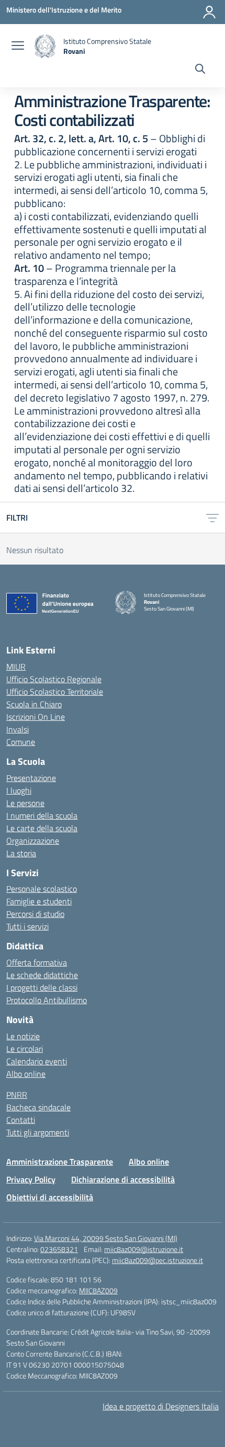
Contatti (20, 1119)
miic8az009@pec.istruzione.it (157, 1260)
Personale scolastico (41, 888)
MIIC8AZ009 (98, 1290)
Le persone (25, 803)
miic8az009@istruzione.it (143, 1249)
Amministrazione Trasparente (59, 1161)
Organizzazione (32, 840)
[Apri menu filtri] (212, 517)
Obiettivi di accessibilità (49, 1197)
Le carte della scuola (41, 828)
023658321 (59, 1249)
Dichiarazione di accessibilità (123, 1179)
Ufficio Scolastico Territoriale (54, 691)
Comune (20, 742)
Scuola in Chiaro (34, 704)
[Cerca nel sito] (200, 70)
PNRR (16, 1094)
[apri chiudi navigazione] (18, 46)
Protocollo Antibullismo (46, 1000)
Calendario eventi (36, 1061)
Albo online (26, 1073)
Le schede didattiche (42, 975)
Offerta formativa (36, 962)
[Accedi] (209, 12)
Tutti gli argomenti (37, 1132)
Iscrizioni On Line (35, 716)
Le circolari (24, 1048)
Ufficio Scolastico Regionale (54, 679)
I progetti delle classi (41, 987)
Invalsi (17, 729)
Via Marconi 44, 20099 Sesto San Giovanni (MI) (105, 1238)
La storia (21, 853)
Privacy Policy (30, 1179)
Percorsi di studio (35, 914)
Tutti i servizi (27, 926)
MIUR (16, 666)
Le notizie (23, 1036)
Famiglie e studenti (39, 901)
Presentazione (31, 778)
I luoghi (18, 790)
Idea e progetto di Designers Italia (161, 1406)
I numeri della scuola (41, 815)
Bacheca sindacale (38, 1107)
